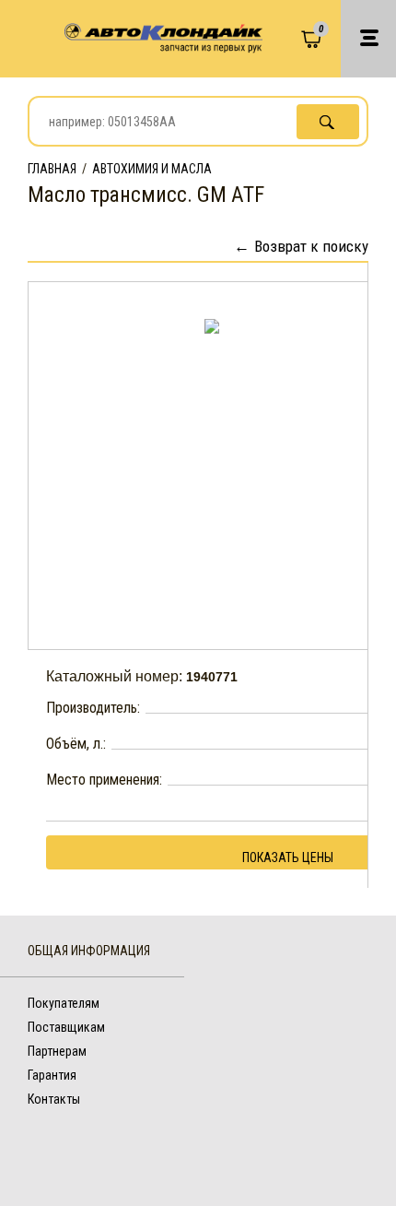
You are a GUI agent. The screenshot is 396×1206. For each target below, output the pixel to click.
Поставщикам (66, 1027)
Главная (52, 168)
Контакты (54, 1099)
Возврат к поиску (311, 246)
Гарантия (52, 1075)
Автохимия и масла (152, 168)
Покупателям (63, 1003)
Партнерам (57, 1051)
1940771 (212, 676)
